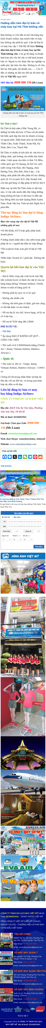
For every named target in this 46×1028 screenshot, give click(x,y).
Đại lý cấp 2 (23, 1015)
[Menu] (41, 7)
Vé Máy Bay (6, 20)
